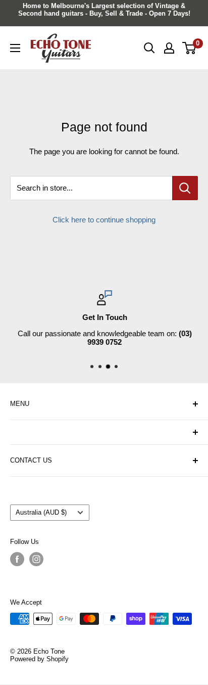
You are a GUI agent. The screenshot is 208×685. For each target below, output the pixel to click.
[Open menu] (15, 48)
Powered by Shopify (39, 659)
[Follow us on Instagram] (36, 559)
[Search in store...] (185, 188)
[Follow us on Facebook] (17, 559)
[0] (189, 48)
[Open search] (149, 48)
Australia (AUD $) (41, 512)
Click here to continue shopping (104, 219)
